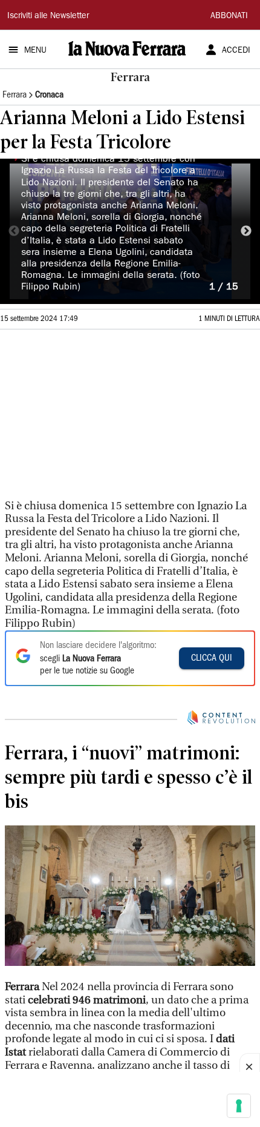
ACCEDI (236, 51)
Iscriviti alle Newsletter (48, 16)
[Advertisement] (90, 410)
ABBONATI (229, 16)
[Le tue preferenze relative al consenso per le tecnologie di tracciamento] (238, 1105)
